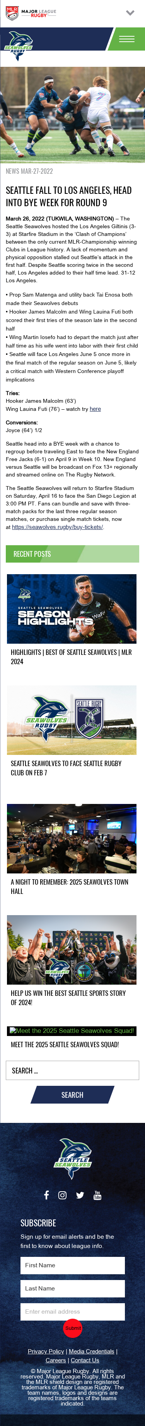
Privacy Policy (46, 1352)
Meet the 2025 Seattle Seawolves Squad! (65, 1044)
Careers (56, 1360)
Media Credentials (91, 1352)
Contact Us (85, 1360)
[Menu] (123, 39)
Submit (73, 1328)
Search (72, 1095)
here (95, 409)
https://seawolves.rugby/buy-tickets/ (57, 527)
